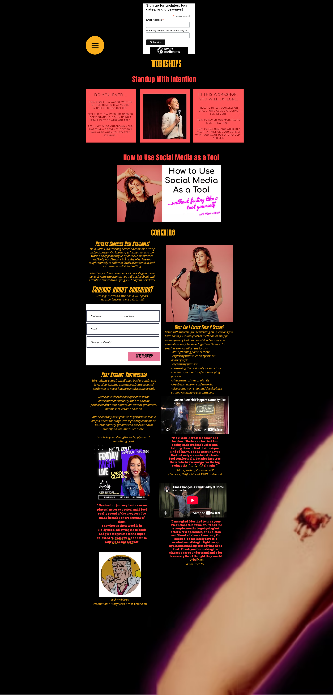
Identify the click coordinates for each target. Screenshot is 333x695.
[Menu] (95, 45)
